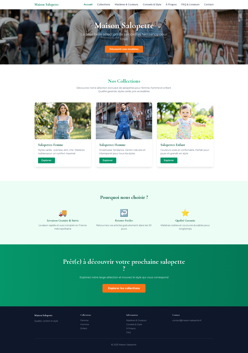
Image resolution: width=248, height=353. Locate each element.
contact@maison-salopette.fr (187, 320)
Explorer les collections (124, 288)
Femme (84, 320)
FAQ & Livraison (190, 4)
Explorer (46, 160)
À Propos (171, 4)
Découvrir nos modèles (124, 49)
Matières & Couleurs (126, 4)
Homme (84, 324)
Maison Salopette (46, 4)
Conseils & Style (152, 4)
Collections (103, 4)
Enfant (83, 328)
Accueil (88, 4)
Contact (209, 4)
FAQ (128, 332)
